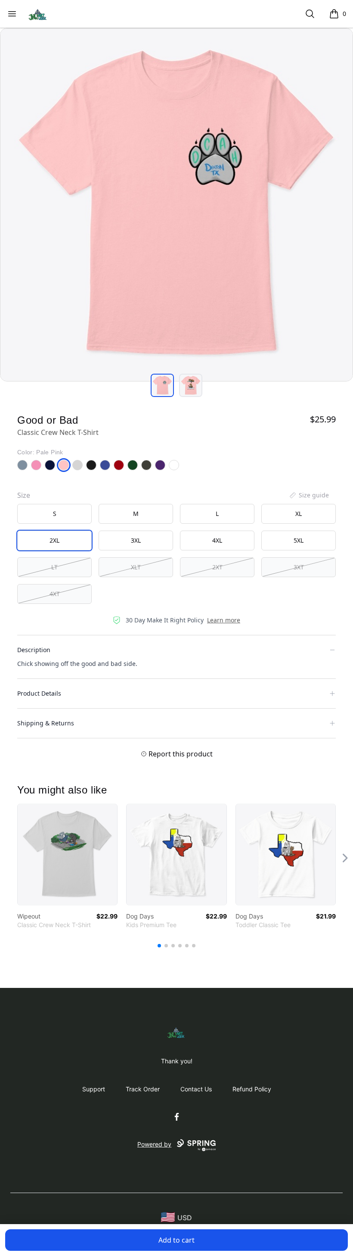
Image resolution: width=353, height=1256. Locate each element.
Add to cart (176, 1240)
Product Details (39, 693)
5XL (298, 540)
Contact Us (196, 1089)
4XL (217, 540)
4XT (55, 594)
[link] (67, 854)
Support (93, 1089)
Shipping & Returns (45, 723)
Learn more (223, 620)
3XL (136, 540)
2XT (217, 567)
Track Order (143, 1089)
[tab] (162, 385)
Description (33, 650)
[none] (308, 495)
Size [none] (23, 495)
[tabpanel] (176, 204)
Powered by (154, 1144)
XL (298, 513)
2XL (54, 540)
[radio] (54, 514)
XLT (136, 567)
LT (54, 567)
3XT (299, 567)
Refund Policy (251, 1089)
